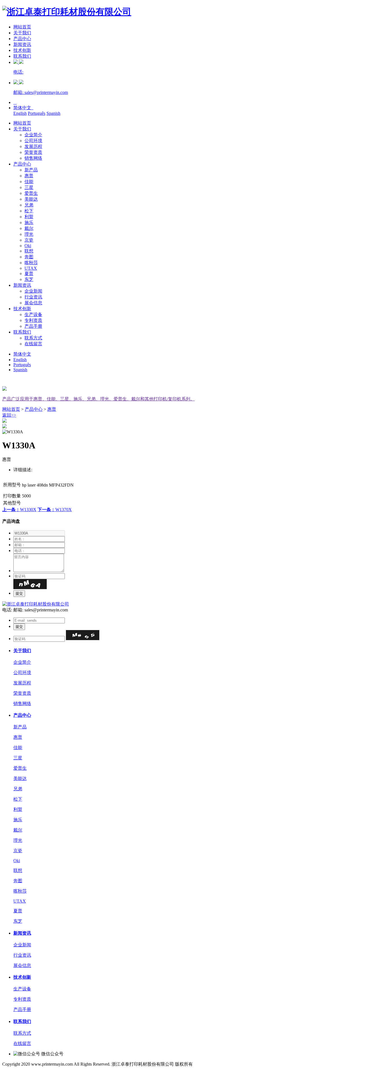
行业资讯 (33, 297)
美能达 (31, 199)
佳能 (28, 181)
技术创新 (22, 50)
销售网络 (33, 158)
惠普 (28, 175)
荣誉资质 (33, 152)
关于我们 (22, 32)
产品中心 (22, 38)
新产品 (31, 169)
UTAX (30, 268)
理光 (28, 234)
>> (9, 415)
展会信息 (33, 302)
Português (36, 113)
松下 (28, 210)
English (20, 113)
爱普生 (31, 193)
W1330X (19, 509)
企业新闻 (33, 291)
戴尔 (28, 228)
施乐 (28, 222)
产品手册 (33, 326)
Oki (27, 245)
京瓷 (28, 240)
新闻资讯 (22, 44)
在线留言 (33, 343)
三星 (28, 187)
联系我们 (22, 56)
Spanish (53, 113)
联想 (28, 251)
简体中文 (23, 107)
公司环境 (33, 140)
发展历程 (33, 146)
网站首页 (22, 27)
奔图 (28, 256)
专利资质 (33, 320)
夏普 (28, 273)
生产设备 (33, 314)
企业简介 (33, 134)
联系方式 (33, 338)
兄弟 (28, 205)
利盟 (28, 216)
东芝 (28, 279)
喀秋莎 (31, 262)
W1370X (55, 509)
